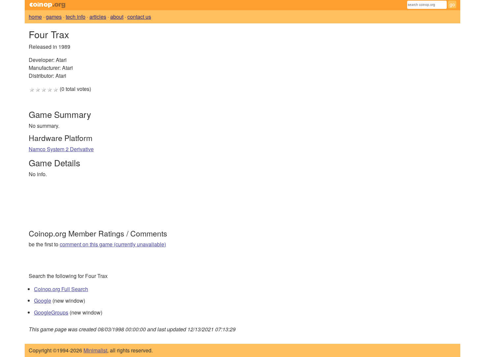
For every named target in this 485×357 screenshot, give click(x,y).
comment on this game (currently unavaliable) (113, 244)
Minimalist (95, 350)
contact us (139, 16)
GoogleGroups (51, 312)
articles (97, 16)
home (35, 16)
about (116, 16)
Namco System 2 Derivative (61, 149)
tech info (75, 16)
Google (42, 300)
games (54, 16)
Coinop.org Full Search (61, 289)
